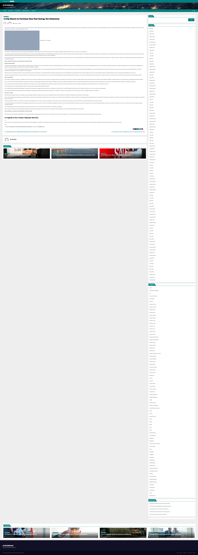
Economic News (152, 369)
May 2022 (151, 137)
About (150, 287)
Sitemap (33, 10)
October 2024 (152, 72)
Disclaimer (17, 10)
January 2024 (152, 83)
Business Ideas (152, 309)
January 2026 (152, 39)
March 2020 (151, 206)
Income (150, 410)
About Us (10, 10)
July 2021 (151, 165)
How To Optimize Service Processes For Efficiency (116, 534)
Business (151, 301)
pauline (10, 22)
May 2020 (151, 200)
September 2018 (152, 255)
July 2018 (151, 260)
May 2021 (151, 170)
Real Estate (151, 457)
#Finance (16, 23)
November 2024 (152, 69)
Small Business (152, 462)
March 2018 (151, 271)
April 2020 (151, 203)
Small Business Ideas (153, 468)
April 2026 (151, 31)
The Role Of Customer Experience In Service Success (159, 511)
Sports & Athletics (152, 476)
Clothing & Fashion (153, 367)
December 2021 (152, 151)
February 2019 (152, 241)
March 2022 (151, 143)
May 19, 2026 (56, 536)
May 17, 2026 (104, 536)
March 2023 (151, 110)
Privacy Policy (25, 10)
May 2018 (151, 266)
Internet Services (152, 416)
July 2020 (151, 195)
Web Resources (152, 495)
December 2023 (152, 85)
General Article (152, 391)
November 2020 (152, 184)
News (150, 427)
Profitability (151, 451)
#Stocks (19, 23)
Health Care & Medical (153, 405)
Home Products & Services (154, 408)
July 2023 (151, 99)
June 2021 (151, 167)
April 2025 (151, 61)
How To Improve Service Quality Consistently (157, 514)
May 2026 (151, 28)
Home (5, 10)
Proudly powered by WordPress (7, 552)
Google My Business (153, 394)
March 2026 (151, 33)
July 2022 (151, 132)
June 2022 (151, 135)
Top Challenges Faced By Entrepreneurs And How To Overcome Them (73, 155)
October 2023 (152, 91)
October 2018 (152, 252)
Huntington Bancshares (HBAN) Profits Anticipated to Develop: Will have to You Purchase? (26, 131)
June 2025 (151, 55)
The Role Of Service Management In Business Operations (160, 506)
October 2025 (152, 47)
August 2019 (151, 225)
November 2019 (152, 217)
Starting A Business (153, 479)
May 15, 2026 (152, 536)
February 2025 (152, 66)
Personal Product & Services (154, 443)
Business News (6, 16)
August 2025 (151, 50)
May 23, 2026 (7, 536)
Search (151, 16)
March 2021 (151, 176)
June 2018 (151, 263)
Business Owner (152, 342)
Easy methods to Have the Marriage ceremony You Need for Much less (128, 131)
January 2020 (152, 211)
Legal (150, 419)
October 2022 (152, 124)
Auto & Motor (151, 298)
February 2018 (152, 274)
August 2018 (151, 258)
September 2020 (152, 189)
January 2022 (152, 148)
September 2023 (152, 94)
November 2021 (152, 154)
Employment (151, 375)
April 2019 (151, 236)
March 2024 (151, 77)
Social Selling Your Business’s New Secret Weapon (116, 155)
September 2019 (152, 222)
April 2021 (151, 173)
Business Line (152, 326)
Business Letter (152, 320)
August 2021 (151, 162)
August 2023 (151, 96)
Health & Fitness (152, 402)
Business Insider (152, 315)
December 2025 (152, 42)
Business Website (152, 356)
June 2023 (151, 102)
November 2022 (152, 121)
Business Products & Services (155, 353)
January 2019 (152, 244)
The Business (152, 487)
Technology (151, 484)
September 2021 (152, 159)
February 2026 (152, 36)
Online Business (152, 432)
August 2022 (151, 129)
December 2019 (152, 214)
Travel (150, 492)
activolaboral (8, 5)
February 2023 (152, 113)
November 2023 (152, 88)
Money (150, 421)
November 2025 (152, 44)
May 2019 (151, 233)
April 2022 (151, 140)
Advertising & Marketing (153, 290)
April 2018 (151, 269)
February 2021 (152, 178)
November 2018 (152, 249)
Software (151, 473)
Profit (150, 449)
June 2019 (151, 230)
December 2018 (152, 247)
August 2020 (151, 192)
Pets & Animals (152, 446)
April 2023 (151, 107)
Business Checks (152, 304)
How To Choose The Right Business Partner (17, 155)
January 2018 (152, 277)
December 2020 (152, 181)
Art (150, 293)
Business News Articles (153, 339)
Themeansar (22, 552)
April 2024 (151, 74)
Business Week (152, 361)
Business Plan (152, 350)
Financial (151, 380)
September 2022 (152, 126)
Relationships (152, 460)
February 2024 (152, 80)
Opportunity (151, 438)
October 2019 (152, 219)
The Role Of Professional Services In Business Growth (159, 503)
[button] (192, 10)
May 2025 (151, 58)
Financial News (152, 383)
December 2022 (152, 118)
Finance (151, 378)
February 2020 (152, 208)
